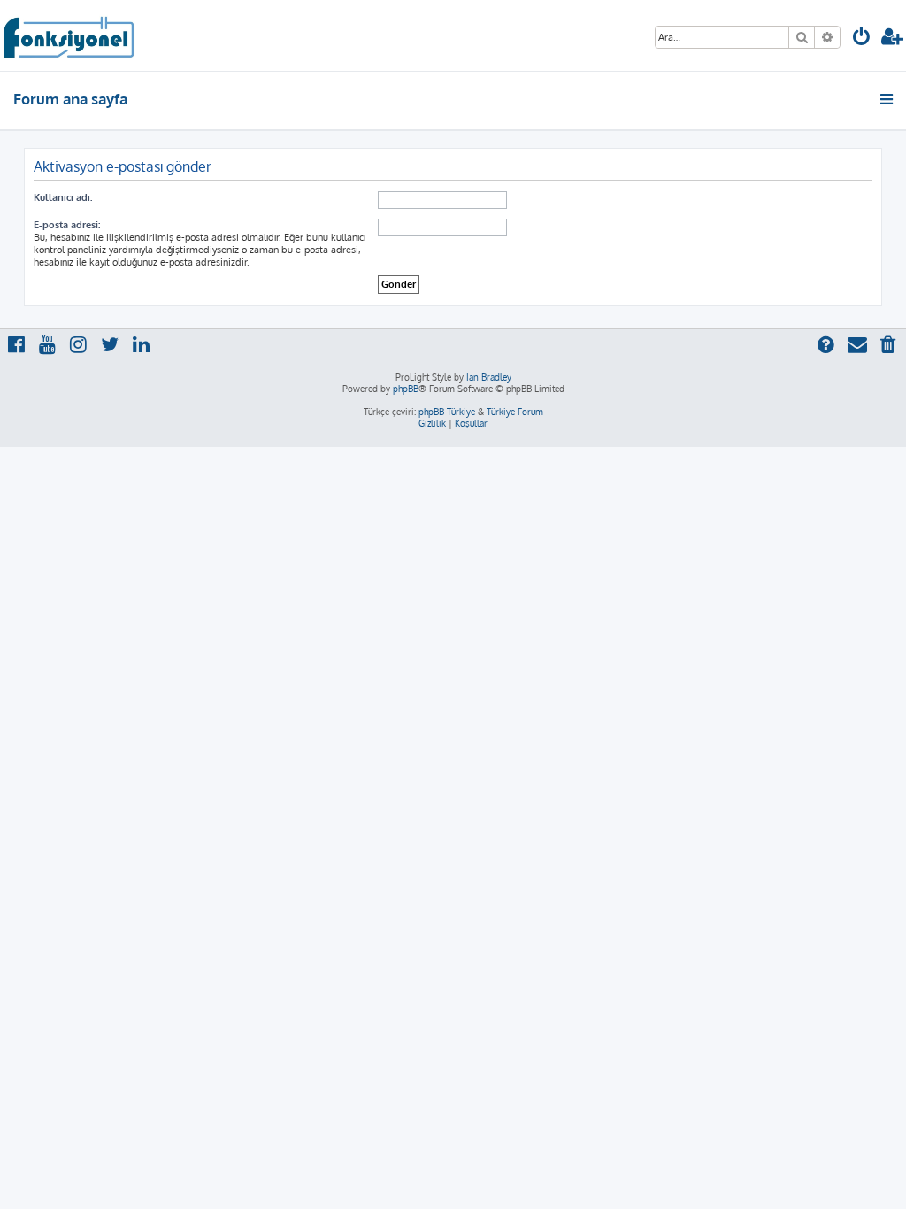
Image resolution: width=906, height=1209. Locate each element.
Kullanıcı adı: (63, 197)
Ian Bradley (488, 377)
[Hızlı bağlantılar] (888, 99)
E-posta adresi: (67, 225)
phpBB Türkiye (446, 411)
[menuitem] (861, 38)
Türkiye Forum (515, 411)
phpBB (405, 388)
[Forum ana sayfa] (67, 35)
